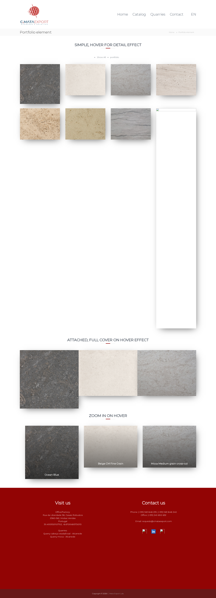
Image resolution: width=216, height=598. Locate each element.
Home (122, 14)
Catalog (139, 14)
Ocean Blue (52, 474)
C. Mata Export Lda (66, 3)
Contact (176, 14)
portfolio (114, 57)
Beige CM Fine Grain (110, 463)
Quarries (157, 14)
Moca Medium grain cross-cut (169, 463)
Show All (101, 57)
